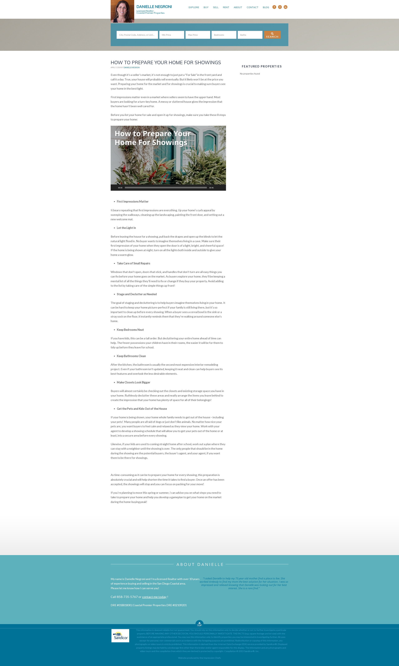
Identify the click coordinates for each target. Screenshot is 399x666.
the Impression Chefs (210, 657)
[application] (168, 158)
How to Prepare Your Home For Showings (166, 62)
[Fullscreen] (222, 187)
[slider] (166, 187)
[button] (168, 158)
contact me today (154, 597)
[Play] (114, 187)
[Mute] (217, 187)
